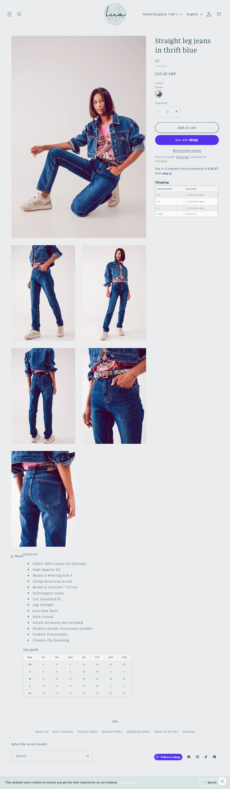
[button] (9, 14)
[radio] (158, 94)
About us (41, 731)
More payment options (187, 150)
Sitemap (189, 731)
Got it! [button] (212, 782)
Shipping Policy (138, 731)
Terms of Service (166, 731)
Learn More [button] (127, 782)
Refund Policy (112, 731)
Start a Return (62, 731)
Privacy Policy (87, 731)
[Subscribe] (87, 756)
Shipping (182, 157)
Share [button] (19, 556)
